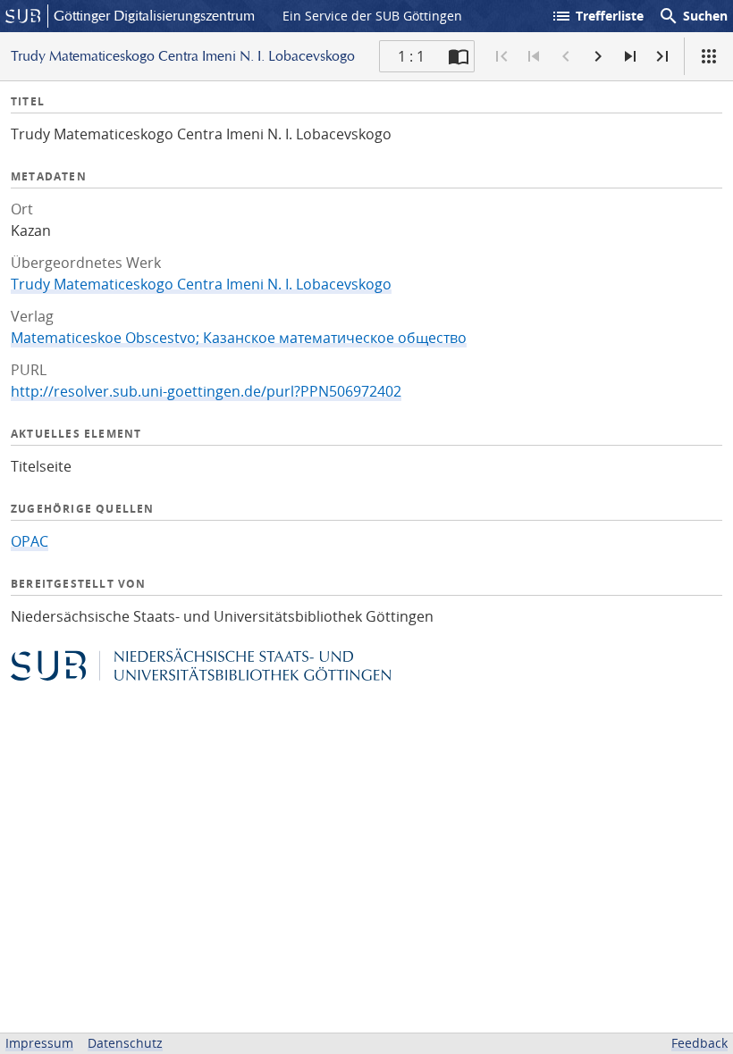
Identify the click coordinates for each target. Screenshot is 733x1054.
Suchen (693, 16)
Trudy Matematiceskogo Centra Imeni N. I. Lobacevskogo (201, 284)
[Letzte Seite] (662, 56)
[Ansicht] (709, 56)
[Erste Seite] (501, 56)
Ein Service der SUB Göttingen (372, 15)
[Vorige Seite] (566, 56)
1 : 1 (411, 56)
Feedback (699, 1042)
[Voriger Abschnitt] (534, 56)
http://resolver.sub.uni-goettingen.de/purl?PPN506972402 (206, 391)
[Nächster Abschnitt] (630, 56)
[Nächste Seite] (598, 56)
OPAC (29, 541)
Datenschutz (125, 1042)
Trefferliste (597, 16)
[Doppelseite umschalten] (458, 56)
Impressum (39, 1042)
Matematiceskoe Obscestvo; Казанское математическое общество (239, 337)
